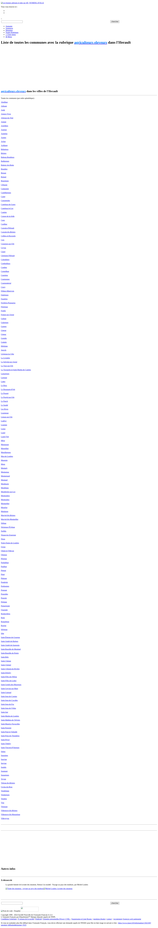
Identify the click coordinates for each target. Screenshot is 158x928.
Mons (3, 464)
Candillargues (6, 193)
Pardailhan (5, 563)
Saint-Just (4, 712)
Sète (2, 633)
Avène (3, 141)
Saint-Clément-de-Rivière (10, 669)
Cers (2, 240)
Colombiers (5, 260)
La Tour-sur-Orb (7, 366)
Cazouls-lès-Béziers (8, 232)
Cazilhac (4, 224)
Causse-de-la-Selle (7, 216)
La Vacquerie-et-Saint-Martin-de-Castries (16, 370)
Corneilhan (5, 271)
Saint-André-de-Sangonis (10, 645)
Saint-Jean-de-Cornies (9, 696)
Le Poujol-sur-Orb (7, 397)
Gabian (3, 319)
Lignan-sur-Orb (6, 417)
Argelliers (4, 126)
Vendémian (5, 791)
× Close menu (11, 35)
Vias (2, 803)
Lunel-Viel (5, 437)
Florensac (4, 307)
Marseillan (5, 448)
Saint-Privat (5, 740)
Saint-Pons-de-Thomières (10, 736)
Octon (3, 547)
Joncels (3, 350)
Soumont (4, 771)
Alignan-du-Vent (7, 118)
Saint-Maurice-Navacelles (10, 724)
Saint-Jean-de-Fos (7, 704)
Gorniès (4, 338)
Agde (3, 110)
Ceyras (3, 248)
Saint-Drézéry (6, 673)
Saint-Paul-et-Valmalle (9, 732)
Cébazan (4, 185)
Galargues (4, 323)
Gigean (3, 330)
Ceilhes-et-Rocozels (8, 236)
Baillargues (5, 161)
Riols (3, 618)
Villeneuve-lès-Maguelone (10, 814)
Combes (4, 267)
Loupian (4, 425)
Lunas (3, 429)
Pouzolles (4, 594)
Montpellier (5, 504)
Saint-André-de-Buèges (9, 641)
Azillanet (4, 145)
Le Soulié (4, 405)
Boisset (3, 177)
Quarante (4, 610)
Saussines (4, 755)
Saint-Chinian (6, 661)
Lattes (3, 382)
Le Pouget (4, 393)
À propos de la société (26, 919)
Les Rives (4, 409)
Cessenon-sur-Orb (7, 244)
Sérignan (4, 630)
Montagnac (5, 472)
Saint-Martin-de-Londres (10, 716)
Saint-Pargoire (6, 728)
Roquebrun (5, 622)
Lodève (3, 421)
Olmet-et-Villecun (7, 551)
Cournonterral (6, 283)
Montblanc (5, 488)
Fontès (3, 311)
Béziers (3, 153)
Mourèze (4, 508)
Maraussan (5, 445)
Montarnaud (5, 476)
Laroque (4, 378)
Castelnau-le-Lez (7, 208)
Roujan (3, 626)
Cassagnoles (5, 201)
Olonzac (4, 555)
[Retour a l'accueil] (22, 3)
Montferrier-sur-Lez (8, 492)
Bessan (3, 173)
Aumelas (4, 134)
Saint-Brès (5, 657)
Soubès (3, 767)
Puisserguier (5, 606)
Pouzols (4, 598)
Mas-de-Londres (7, 456)
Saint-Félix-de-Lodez (8, 681)
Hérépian (4, 346)
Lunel (3, 433)
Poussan (4, 590)
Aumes (3, 138)
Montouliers (5, 496)
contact (109, 919)
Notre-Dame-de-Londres (10, 543)
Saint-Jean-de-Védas (8, 708)
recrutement (118, 919)
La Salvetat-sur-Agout (9, 362)
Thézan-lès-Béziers (8, 783)
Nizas (3, 539)
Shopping (9, 30)
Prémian (4, 602)
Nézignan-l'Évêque (8, 527)
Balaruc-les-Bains (7, 165)
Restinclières (5, 614)
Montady (4, 468)
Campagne (5, 189)
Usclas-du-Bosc (6, 787)
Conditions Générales (9, 919)
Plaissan (4, 578)
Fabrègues (4, 295)
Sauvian (4, 759)
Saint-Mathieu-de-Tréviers (10, 720)
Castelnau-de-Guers (8, 204)
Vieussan (4, 807)
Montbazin (5, 484)
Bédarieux (4, 149)
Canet (3, 197)
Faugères (4, 299)
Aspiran (4, 130)
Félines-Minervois (7, 291)
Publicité (38, 919)
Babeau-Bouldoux (7, 157)
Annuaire (9, 26)
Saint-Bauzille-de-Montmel (11, 649)
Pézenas (4, 559)
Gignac (3, 334)
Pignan (3, 570)
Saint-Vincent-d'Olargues (10, 748)
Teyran (3, 779)
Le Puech (4, 401)
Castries (4, 212)
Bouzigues (5, 181)
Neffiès (3, 531)
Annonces (9, 28)
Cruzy (3, 287)
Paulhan (4, 567)
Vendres (4, 799)
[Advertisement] (70, 67)
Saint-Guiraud (6, 692)
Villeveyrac (5, 818)
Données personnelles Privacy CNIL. (56, 919)
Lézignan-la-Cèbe (7, 354)
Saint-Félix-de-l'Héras (9, 677)
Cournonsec (5, 279)
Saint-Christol (6, 665)
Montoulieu (5, 500)
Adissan (4, 106)
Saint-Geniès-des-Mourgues (11, 685)
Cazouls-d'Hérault (7, 228)
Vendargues (5, 795)
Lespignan (5, 413)
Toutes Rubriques (12, 32)
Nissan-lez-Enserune (8, 535)
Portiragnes (5, 586)
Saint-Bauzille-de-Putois (10, 653)
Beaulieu (4, 169)
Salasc (3, 752)
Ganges (3, 326)
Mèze (3, 441)
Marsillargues (6, 452)
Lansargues (5, 374)
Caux (3, 220)
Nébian (3, 523)
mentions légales (99, 919)
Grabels (4, 342)
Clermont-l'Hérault (8, 256)
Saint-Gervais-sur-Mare (9, 689)
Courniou (4, 275)
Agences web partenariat (132, 919)
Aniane (3, 122)
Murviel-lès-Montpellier (9, 519)
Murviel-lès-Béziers (8, 515)
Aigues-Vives (6, 114)
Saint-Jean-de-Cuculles (9, 700)
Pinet (3, 574)
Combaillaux (5, 263)
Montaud (4, 480)
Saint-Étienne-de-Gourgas (10, 637)
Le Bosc (4, 386)
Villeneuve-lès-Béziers (9, 811)
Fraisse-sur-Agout (7, 315)
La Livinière (5, 358)
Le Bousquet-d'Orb (8, 389)
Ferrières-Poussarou (8, 303)
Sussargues (5, 775)
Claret (3, 252)
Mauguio (4, 460)
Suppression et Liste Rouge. (82, 919)
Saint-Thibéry (6, 744)
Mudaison (4, 511)
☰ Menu (9, 37)
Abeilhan (4, 102)
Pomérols (4, 582)
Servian (3, 763)
